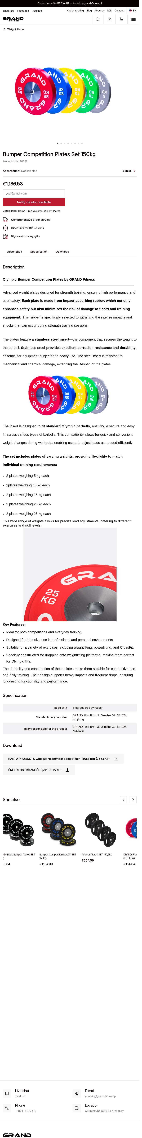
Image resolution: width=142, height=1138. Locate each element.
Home (21, 211)
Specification (38, 251)
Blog (89, 10)
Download (62, 251)
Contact (119, 10)
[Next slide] (133, 799)
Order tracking (75, 10)
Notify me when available (34, 202)
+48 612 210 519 (60, 3)
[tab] (57, 143)
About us (100, 10)
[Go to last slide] (123, 799)
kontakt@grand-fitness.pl (87, 3)
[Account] (110, 19)
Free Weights (35, 211)
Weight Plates (52, 211)
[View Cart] (122, 19)
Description (14, 251)
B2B (109, 10)
